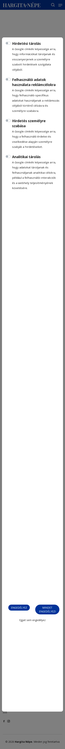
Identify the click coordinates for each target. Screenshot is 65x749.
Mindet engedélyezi (47, 609)
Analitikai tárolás (26, 156)
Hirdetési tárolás (26, 43)
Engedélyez (19, 607)
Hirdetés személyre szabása (29, 123)
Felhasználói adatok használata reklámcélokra (34, 82)
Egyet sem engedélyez (32, 620)
